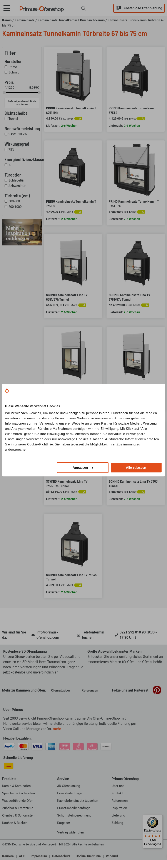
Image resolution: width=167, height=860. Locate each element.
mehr (57, 729)
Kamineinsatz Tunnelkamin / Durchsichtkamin (71, 20)
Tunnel (13, 119)
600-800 (14, 201)
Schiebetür (16, 180)
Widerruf (112, 856)
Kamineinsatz (25, 20)
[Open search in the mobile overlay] (83, 8)
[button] (10, 8)
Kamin (7, 20)
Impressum (39, 856)
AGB (22, 856)
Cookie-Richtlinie (40, 444)
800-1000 (15, 207)
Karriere (8, 856)
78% (11, 150)
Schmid (13, 72)
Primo (12, 67)
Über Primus (13, 710)
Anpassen (80, 467)
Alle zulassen (136, 467)
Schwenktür (16, 186)
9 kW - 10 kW (17, 134)
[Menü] (160, 817)
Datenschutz (61, 856)
